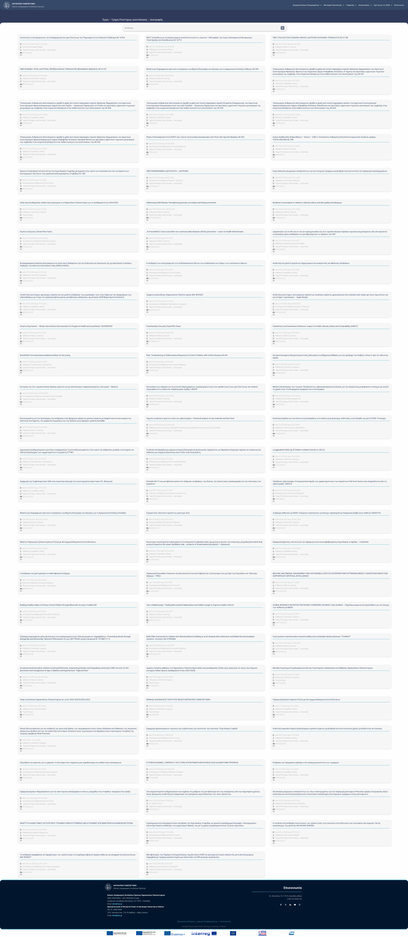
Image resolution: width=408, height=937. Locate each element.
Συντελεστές (226, 922)
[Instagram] (299, 904)
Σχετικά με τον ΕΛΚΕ (382, 5)
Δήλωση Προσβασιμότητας (207, 922)
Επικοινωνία (399, 5)
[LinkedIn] (290, 904)
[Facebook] (281, 904)
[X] (285, 904)
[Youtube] (295, 904)
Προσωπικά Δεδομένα (185, 922)
